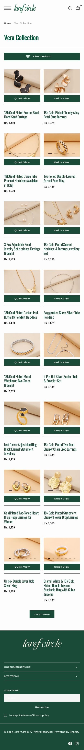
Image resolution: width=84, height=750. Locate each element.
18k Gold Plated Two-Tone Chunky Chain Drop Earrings (60, 447)
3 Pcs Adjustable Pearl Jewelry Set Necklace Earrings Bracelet (22, 249)
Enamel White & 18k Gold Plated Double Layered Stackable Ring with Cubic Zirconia (59, 587)
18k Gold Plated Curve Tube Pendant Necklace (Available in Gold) (21, 181)
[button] (8, 8)
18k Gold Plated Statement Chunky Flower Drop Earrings (61, 515)
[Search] (70, 8)
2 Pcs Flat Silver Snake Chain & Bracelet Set (61, 379)
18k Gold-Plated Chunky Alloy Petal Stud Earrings (61, 115)
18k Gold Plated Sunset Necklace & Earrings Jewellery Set (61, 249)
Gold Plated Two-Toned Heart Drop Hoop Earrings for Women (21, 517)
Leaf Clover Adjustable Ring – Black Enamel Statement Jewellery (21, 449)
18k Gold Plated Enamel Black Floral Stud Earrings (21, 115)
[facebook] (70, 743)
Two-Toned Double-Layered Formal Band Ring (59, 178)
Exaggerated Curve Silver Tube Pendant (62, 315)
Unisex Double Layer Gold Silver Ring (19, 583)
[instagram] (76, 743)
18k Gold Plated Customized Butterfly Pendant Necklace (21, 315)
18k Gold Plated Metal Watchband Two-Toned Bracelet (17, 381)
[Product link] (22, 82)
